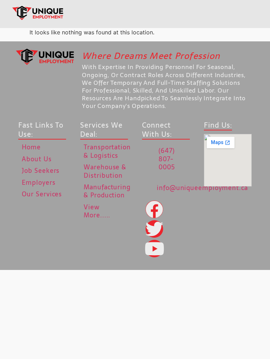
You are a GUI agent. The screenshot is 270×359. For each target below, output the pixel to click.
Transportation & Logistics (107, 151)
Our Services (42, 194)
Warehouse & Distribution (105, 171)
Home (31, 147)
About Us (36, 159)
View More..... (97, 211)
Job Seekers (40, 170)
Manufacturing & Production (107, 191)
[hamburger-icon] (136, 14)
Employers (38, 182)
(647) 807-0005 (167, 158)
